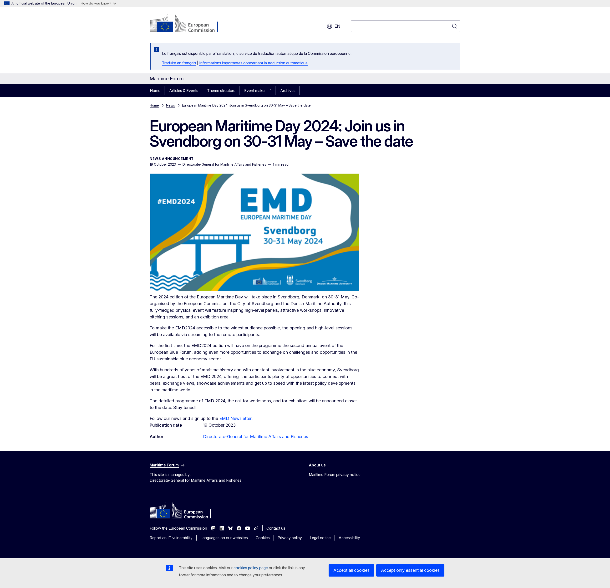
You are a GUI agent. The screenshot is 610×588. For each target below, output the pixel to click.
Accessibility (349, 537)
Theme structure (221, 90)
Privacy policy (290, 537)
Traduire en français (179, 63)
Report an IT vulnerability (171, 537)
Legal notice (320, 537)
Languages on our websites (224, 537)
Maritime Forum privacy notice (335, 474)
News (170, 105)
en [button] (337, 26)
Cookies (263, 537)
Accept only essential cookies (410, 570)
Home (155, 90)
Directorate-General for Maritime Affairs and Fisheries (255, 436)
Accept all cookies (351, 570)
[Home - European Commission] (188, 23)
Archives (287, 90)
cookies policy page (251, 567)
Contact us (275, 528)
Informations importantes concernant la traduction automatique (253, 63)
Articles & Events (183, 90)
